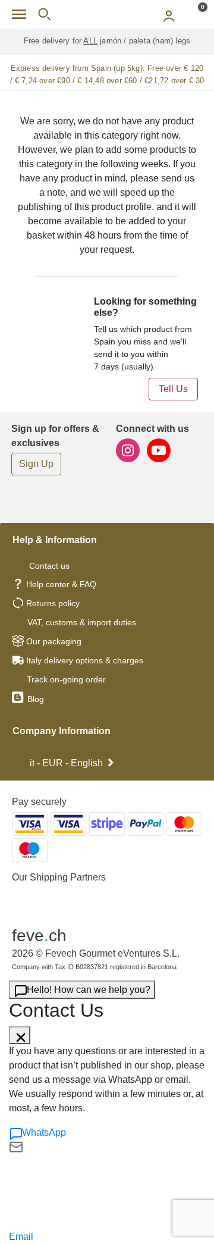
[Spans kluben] (107, 14)
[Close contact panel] (19, 1035)
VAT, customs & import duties (81, 622)
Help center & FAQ (61, 584)
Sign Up (36, 464)
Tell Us (173, 389)
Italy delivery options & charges (84, 660)
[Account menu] (169, 14)
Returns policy (53, 603)
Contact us (49, 566)
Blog (34, 699)
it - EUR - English (66, 763)
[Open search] (44, 14)
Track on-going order (66, 679)
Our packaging (53, 641)
